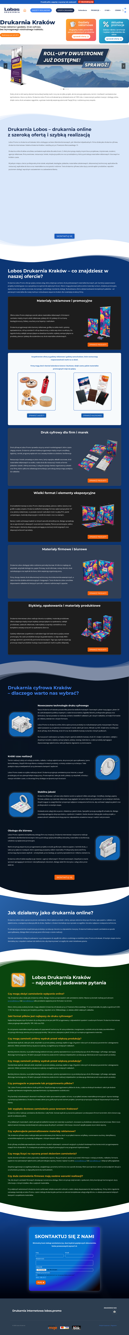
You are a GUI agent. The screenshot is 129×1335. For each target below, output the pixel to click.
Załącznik (39, 1267)
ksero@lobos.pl (28, 1001)
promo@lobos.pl (14, 1001)
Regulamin (114, 1325)
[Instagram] (125, 11)
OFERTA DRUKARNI (65, 10)
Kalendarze (82, 10)
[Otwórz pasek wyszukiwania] (123, 10)
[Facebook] (125, 8)
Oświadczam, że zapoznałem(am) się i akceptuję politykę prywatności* (56, 1275)
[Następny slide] (123, 66)
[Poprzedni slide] (5, 66)
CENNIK (118, 10)
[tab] (60, 89)
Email (67, 1253)
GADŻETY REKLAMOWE (41, 10)
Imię (37, 1253)
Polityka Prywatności (104, 1325)
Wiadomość (40, 1259)
